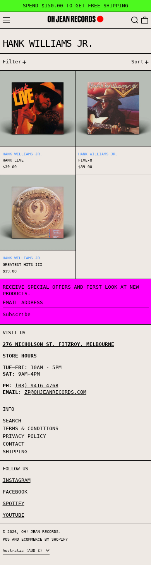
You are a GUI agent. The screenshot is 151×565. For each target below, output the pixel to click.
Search (12, 421)
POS (6, 539)
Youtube (13, 515)
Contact (13, 444)
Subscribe (17, 314)
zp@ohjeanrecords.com (55, 392)
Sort (137, 62)
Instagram (17, 480)
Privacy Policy (24, 436)
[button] (135, 20)
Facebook (15, 492)
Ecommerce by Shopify (44, 539)
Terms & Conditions (30, 428)
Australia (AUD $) (24, 550)
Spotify (13, 503)
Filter (12, 62)
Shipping (15, 451)
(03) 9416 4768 (36, 385)
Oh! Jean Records (39, 531)
